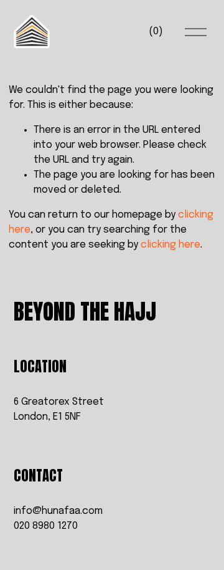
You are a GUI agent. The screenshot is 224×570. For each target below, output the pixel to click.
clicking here (170, 244)
